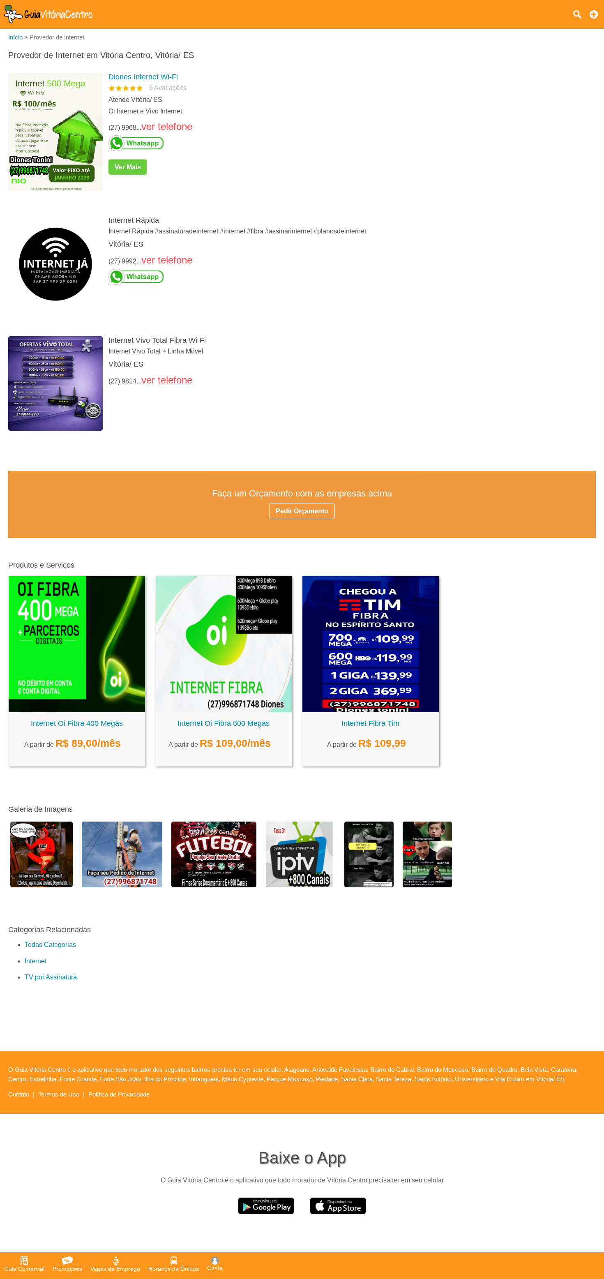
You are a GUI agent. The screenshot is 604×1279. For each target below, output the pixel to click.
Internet (35, 961)
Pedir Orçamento (302, 511)
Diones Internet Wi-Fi (143, 77)
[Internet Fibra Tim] (370, 709)
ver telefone (166, 126)
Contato (18, 1094)
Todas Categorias (50, 944)
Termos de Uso (58, 1094)
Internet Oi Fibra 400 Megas (77, 723)
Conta (215, 1268)
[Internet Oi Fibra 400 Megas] (77, 709)
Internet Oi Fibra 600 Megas (224, 723)
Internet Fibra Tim (370, 723)
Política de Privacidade (119, 1094)
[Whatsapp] (348, 143)
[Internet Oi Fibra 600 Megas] (224, 709)
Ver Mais (128, 167)
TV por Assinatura (51, 977)
